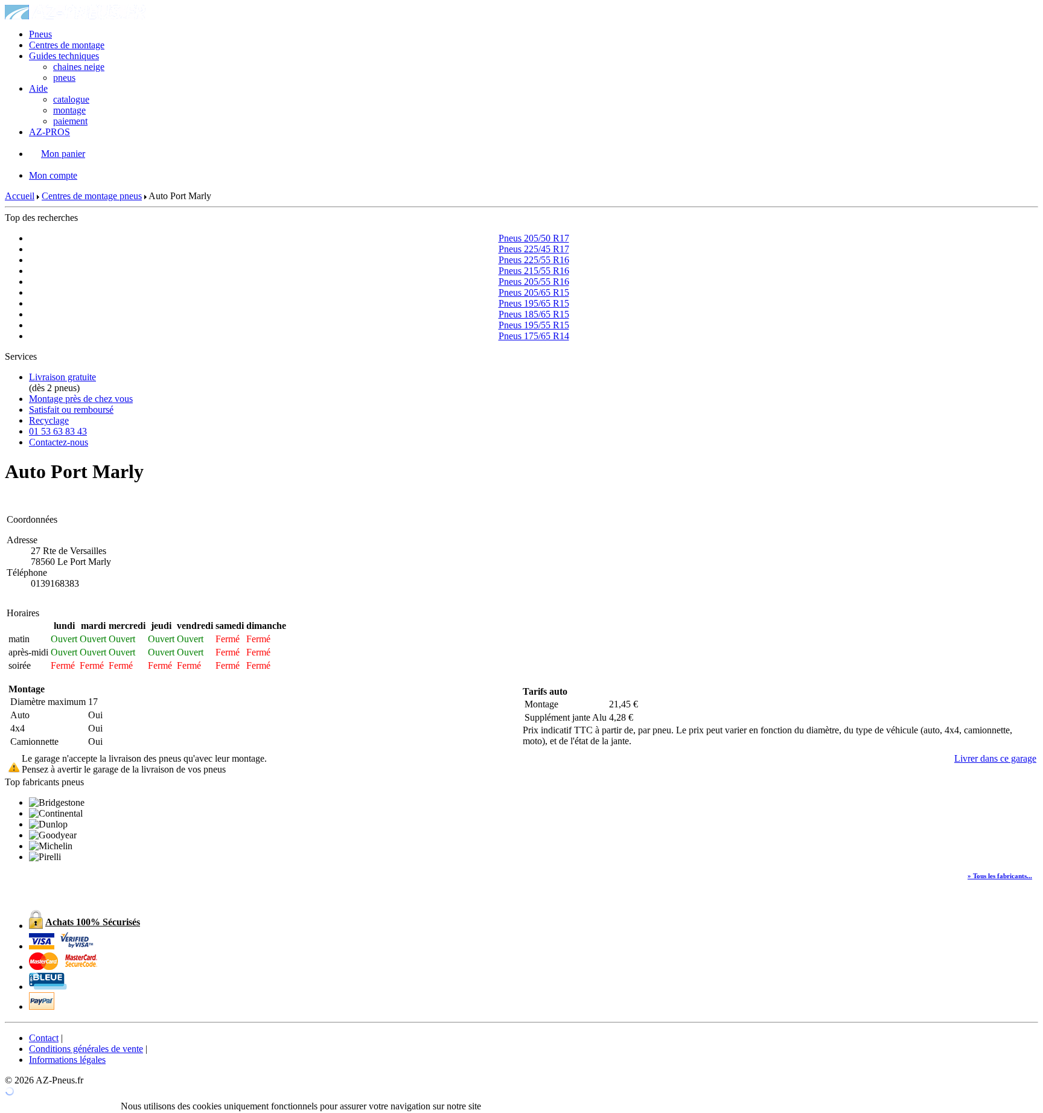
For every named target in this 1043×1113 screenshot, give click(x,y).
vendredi (195, 625)
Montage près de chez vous (81, 399)
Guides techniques (64, 56)
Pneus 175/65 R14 (534, 336)
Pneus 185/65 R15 (534, 314)
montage (69, 110)
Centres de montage (66, 45)
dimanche (266, 625)
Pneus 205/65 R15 (534, 292)
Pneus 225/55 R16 (534, 260)
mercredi (127, 625)
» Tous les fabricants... (1000, 875)
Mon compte (53, 175)
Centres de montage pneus (92, 196)
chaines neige (78, 67)
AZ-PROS (49, 132)
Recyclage (49, 420)
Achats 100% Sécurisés (92, 922)
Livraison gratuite (62, 377)
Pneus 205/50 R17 (534, 238)
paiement (70, 121)
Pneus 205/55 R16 (534, 281)
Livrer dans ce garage (995, 758)
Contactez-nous (58, 442)
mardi (93, 625)
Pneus (40, 34)
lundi (64, 625)
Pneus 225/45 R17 (534, 249)
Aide (38, 88)
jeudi (161, 625)
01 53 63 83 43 (58, 431)
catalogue (71, 99)
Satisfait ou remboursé (71, 409)
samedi (229, 625)
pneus (64, 77)
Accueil (19, 196)
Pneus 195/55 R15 (534, 325)
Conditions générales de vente (86, 1049)
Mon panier (63, 153)
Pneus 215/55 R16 (534, 271)
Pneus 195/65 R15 (534, 303)
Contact (44, 1038)
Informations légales (67, 1059)
